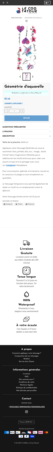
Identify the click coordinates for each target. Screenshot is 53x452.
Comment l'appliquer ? (13, 103)
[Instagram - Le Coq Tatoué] (26, 21)
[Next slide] (32, 76)
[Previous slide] (20, 76)
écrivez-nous (26, 403)
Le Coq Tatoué (33, 443)
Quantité (8, 107)
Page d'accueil (16, 18)
